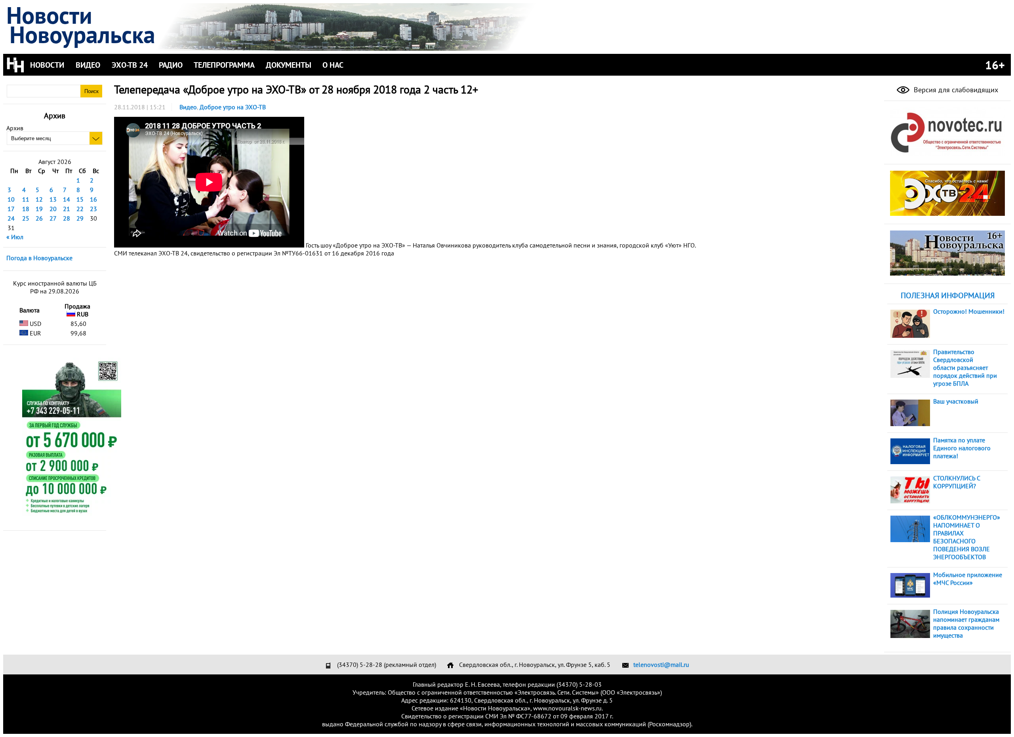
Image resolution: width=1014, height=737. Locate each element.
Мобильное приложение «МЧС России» (967, 579)
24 (11, 218)
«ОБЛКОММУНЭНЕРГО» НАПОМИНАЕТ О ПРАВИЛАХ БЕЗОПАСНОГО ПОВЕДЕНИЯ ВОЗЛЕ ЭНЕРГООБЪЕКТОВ (966, 537)
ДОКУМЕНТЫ (288, 65)
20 (53, 209)
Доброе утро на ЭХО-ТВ (233, 107)
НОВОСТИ (47, 65)
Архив (14, 128)
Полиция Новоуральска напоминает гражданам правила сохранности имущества (966, 623)
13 (53, 199)
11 (25, 199)
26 (39, 218)
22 (80, 209)
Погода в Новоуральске (39, 258)
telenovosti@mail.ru (661, 664)
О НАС (332, 65)
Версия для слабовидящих (955, 89)
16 (93, 199)
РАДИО (171, 65)
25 (25, 218)
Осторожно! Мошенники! (968, 311)
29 (80, 218)
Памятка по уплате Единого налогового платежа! (962, 448)
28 (66, 218)
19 (39, 209)
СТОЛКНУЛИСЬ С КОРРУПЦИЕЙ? (956, 482)
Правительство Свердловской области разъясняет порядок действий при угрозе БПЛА (965, 367)
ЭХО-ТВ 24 (130, 65)
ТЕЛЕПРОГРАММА (224, 65)
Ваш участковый (955, 401)
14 (66, 199)
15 (80, 199)
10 (11, 199)
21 (66, 209)
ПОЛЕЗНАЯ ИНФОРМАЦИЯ (948, 295)
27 (53, 218)
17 (11, 209)
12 (39, 199)
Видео (188, 107)
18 (25, 209)
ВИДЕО (88, 65)
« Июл (14, 237)
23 (93, 209)
